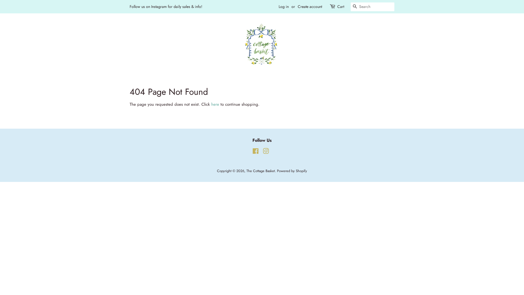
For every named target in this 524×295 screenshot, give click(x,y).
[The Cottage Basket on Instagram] (266, 152)
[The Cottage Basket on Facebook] (255, 152)
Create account (310, 6)
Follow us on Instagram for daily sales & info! (166, 6)
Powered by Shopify (292, 170)
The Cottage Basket (260, 170)
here (215, 104)
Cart (340, 6)
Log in (284, 6)
